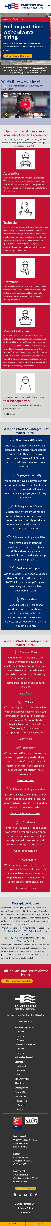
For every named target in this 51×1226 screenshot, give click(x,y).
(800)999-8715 (25, 1021)
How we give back (25, 887)
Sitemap (25, 1212)
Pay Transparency (18, 937)
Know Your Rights (10, 927)
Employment (21, 1087)
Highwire (21, 1105)
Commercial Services (26, 1044)
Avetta (20, 1109)
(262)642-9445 (20, 1146)
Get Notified (9, 414)
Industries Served (24, 1057)
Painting (20, 1032)
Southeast (21, 1070)
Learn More (25, 693)
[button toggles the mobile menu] (49, 6)
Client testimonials (25, 850)
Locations (20, 1061)
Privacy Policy (25, 1208)
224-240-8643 (32, 954)
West (19, 1074)
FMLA (5, 937)
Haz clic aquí (38, 67)
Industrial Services (24, 1027)
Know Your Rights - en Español (32, 927)
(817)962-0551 (20, 1164)
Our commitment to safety (25, 813)
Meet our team (25, 780)
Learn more (32, 528)
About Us (7, 19)
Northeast (21, 1066)
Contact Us (20, 1092)
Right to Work (33, 937)
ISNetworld (22, 1101)
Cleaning (20, 1040)
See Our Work (22, 1078)
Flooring (20, 1036)
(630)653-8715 (20, 1181)
